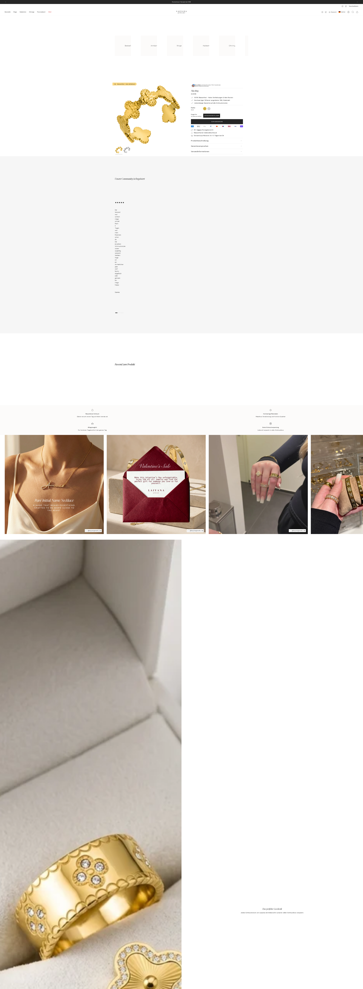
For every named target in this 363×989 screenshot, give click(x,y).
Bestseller (129, 46)
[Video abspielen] (86, 531)
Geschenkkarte (353, 6)
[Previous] (5, 2)
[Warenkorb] (357, 12)
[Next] (357, 2)
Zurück (115, 115)
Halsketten (207, 46)
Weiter (360, 484)
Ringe (179, 46)
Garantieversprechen (199, 146)
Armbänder (155, 46)
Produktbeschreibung (200, 141)
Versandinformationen (200, 151)
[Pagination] (116, 312)
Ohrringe (232, 46)
